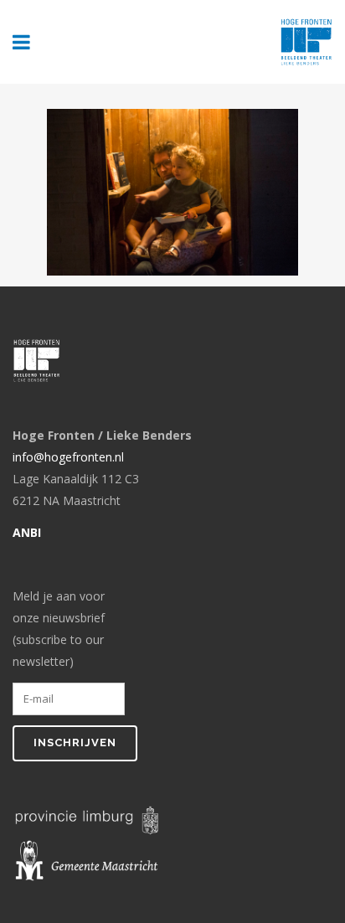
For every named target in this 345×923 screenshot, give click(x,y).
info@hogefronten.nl (68, 457)
